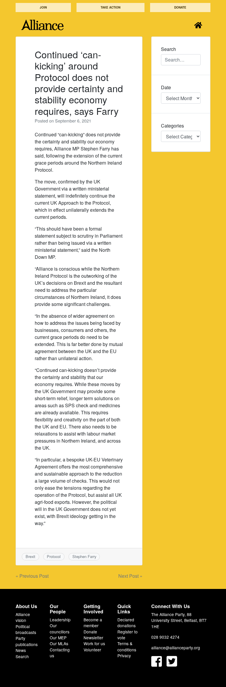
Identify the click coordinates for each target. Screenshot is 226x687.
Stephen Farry (84, 556)
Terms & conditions (126, 646)
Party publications (27, 641)
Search (22, 656)
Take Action (110, 7)
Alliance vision (23, 617)
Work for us (94, 643)
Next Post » (130, 575)
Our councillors (59, 628)
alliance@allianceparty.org (175, 647)
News (21, 650)
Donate (180, 7)
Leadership (60, 620)
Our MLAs (59, 643)
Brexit (30, 556)
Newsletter (93, 637)
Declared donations (126, 622)
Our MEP (58, 637)
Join (43, 7)
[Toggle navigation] (198, 25)
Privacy (124, 655)
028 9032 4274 (165, 637)
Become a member (93, 622)
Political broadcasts (26, 629)
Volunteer (92, 650)
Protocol (54, 556)
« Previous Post (32, 575)
